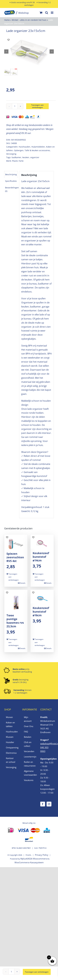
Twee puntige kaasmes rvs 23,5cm (15, 620)
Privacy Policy (41, 854)
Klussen (9, 736)
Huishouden (24, 146)
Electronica (11, 752)
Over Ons (28, 726)
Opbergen (19, 150)
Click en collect (27, 744)
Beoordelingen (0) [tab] (12, 189)
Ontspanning (11, 747)
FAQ (26, 731)
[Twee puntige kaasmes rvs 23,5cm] (15, 600)
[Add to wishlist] (8, 40)
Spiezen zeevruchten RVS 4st (15, 557)
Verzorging (11, 154)
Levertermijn (29, 756)
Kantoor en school (10, 760)
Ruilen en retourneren (29, 764)
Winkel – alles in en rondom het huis (29, 20)
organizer (34, 157)
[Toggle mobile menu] (52, 12)
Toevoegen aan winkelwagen (37, 106)
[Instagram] (49, 804)
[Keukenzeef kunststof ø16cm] (42, 596)
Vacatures (28, 780)
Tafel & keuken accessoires (37, 150)
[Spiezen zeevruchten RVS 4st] (15, 542)
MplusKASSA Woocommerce (34, 858)
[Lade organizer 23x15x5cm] (29, 52)
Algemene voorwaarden (29, 773)
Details (22, 583)
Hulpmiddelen (38, 146)
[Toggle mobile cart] (41, 12)
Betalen (27, 736)
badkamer (16, 157)
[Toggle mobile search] (46, 12)
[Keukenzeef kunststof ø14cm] (42, 542)
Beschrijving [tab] (11, 174)
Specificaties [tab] (11, 181)
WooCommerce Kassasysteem (29, 862)
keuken (25, 157)
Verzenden (29, 751)
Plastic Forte (18, 161)
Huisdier (10, 742)
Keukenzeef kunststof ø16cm (41, 611)
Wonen (9, 717)
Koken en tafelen (10, 724)
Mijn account (28, 719)
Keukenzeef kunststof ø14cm (41, 556)
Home (7, 20)
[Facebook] (42, 804)
